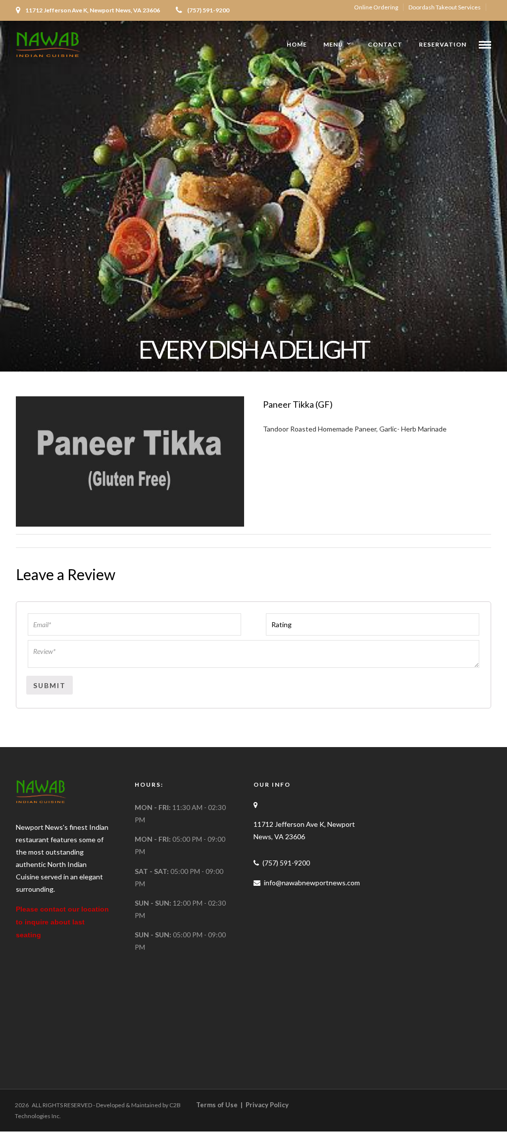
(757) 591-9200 (208, 10)
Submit (49, 685)
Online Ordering (376, 7)
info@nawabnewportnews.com (312, 882)
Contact (385, 44)
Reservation (442, 44)
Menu (333, 44)
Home (297, 44)
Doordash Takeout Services (444, 7)
